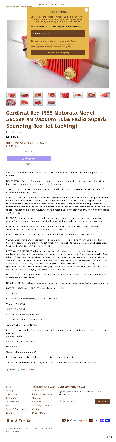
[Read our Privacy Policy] (84, 45)
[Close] (86, 10)
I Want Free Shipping (58, 52)
